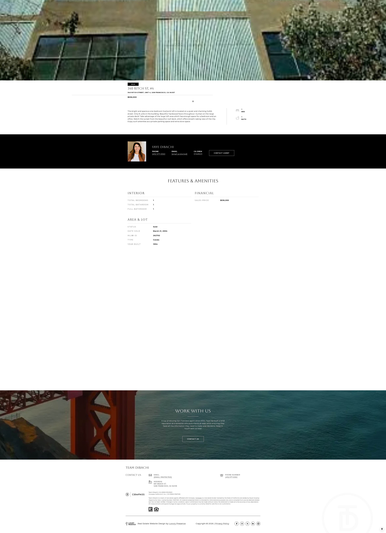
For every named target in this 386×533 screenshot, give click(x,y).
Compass (199, 498)
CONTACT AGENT (221, 153)
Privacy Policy (222, 524)
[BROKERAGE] (258, 524)
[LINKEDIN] (253, 524)
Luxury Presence (177, 524)
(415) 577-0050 (158, 154)
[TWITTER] (247, 524)
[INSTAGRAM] (242, 524)
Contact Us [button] (193, 439)
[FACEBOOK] (237, 524)
